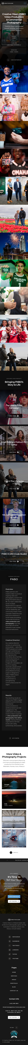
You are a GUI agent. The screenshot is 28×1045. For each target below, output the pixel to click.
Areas (14, 979)
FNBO (14, 38)
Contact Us (14, 990)
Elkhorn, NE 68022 (14, 1012)
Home (14, 972)
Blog (14, 987)
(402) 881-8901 (14, 1003)
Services (14, 976)
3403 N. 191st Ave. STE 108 (14, 1010)
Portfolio (14, 983)
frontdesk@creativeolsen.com (14, 1007)
